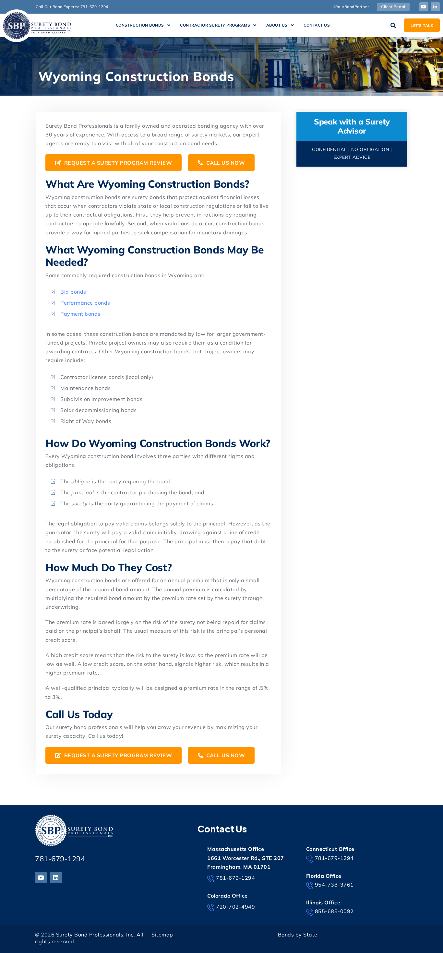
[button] (143, 25)
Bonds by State (297, 934)
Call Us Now (225, 162)
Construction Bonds (140, 25)
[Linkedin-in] (435, 6)
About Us (277, 25)
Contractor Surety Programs (215, 25)
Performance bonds (85, 303)
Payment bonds (80, 314)
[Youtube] (423, 6)
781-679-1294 (60, 858)
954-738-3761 (334, 884)
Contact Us (317, 25)
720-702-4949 (235, 906)
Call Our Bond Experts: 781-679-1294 (72, 6)
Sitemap (162, 934)
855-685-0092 (334, 911)
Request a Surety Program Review (117, 162)
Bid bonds (73, 291)
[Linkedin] (56, 877)
